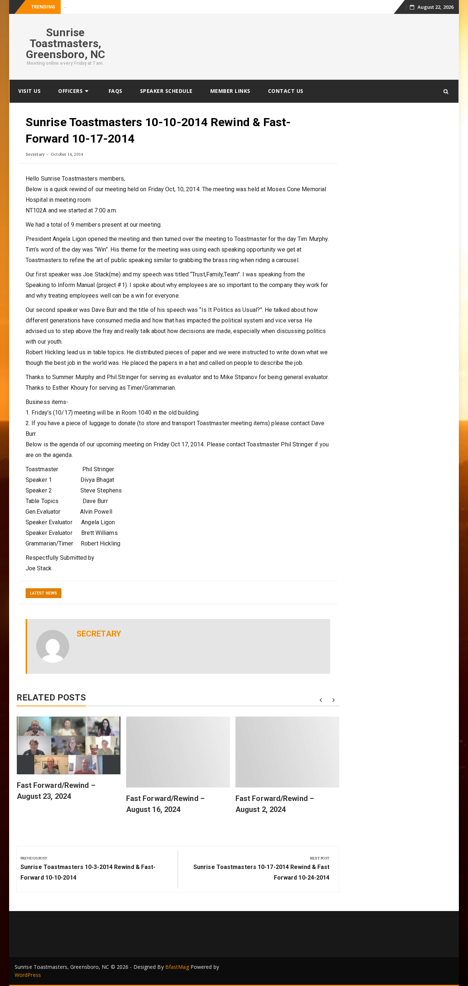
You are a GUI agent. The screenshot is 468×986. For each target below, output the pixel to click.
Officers (70, 90)
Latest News (43, 593)
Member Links (230, 90)
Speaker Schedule (166, 90)
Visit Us (29, 90)
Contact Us (285, 90)
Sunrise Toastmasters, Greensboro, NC (65, 43)
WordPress (28, 974)
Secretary (35, 154)
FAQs (115, 90)
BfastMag (177, 966)
